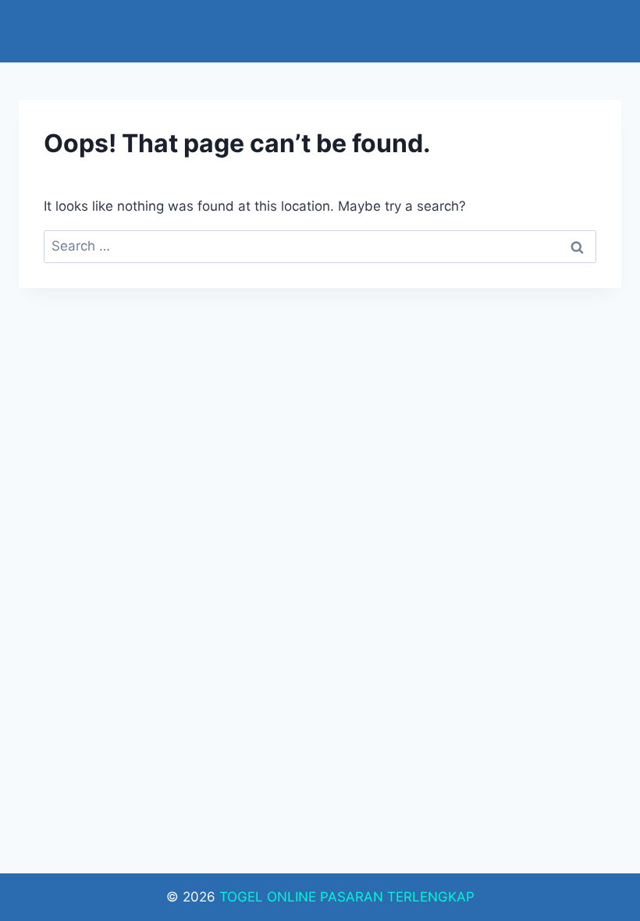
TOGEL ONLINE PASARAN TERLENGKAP (347, 897)
